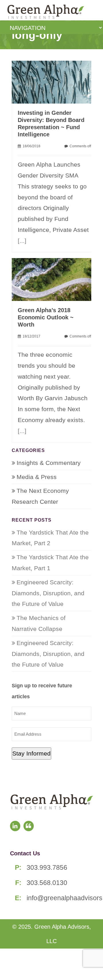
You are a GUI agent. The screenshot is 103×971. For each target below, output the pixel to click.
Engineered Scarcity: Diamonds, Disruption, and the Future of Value (48, 593)
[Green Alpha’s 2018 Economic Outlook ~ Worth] (54, 279)
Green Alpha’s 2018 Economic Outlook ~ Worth (46, 317)
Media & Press (37, 477)
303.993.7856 (47, 867)
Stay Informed (31, 753)
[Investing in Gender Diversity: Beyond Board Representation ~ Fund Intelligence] (54, 81)
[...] (22, 240)
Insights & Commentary (49, 462)
